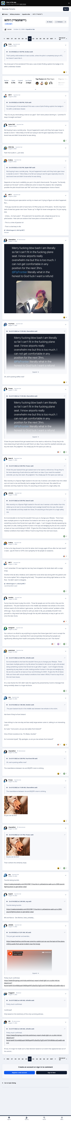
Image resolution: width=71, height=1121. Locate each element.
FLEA (10, 44)
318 (15, 38)
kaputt (10, 894)
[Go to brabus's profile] (5, 160)
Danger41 (11, 628)
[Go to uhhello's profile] (5, 494)
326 (44, 38)
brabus (27, 52)
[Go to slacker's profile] (5, 29)
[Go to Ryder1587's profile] (5, 125)
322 (30, 38)
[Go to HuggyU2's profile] (5, 993)
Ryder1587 (11, 124)
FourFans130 (30, 758)
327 (47, 38)
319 (19, 38)
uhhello (10, 493)
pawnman (11, 650)
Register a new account (19, 1072)
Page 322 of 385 (62, 38)
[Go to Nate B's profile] (5, 459)
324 (37, 38)
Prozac (10, 388)
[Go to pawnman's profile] (46, 83)
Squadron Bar (30, 29)
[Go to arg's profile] (5, 698)
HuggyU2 (11, 993)
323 (33, 38)
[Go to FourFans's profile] (5, 324)
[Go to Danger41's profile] (5, 628)
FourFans (11, 324)
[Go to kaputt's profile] (5, 894)
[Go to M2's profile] (37, 83)
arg (9, 697)
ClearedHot (12, 239)
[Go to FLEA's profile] (5, 45)
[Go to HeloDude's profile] (50, 83)
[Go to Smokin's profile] (5, 598)
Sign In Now (51, 1072)
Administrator (21, 239)
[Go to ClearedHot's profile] (5, 240)
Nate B (10, 458)
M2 (27, 932)
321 (26, 38)
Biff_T (10, 95)
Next (51, 38)
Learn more (3, 3)
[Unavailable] (35, 335)
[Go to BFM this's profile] (5, 147)
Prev (8, 38)
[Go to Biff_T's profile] (41, 83)
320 (22, 38)
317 (12, 38)
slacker (9, 29)
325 (40, 38)
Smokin (10, 597)
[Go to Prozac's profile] (5, 389)
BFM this (11, 147)
